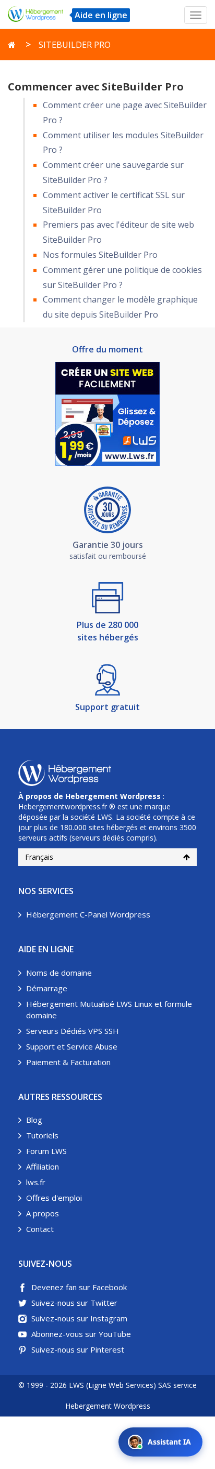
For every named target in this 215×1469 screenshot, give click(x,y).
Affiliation (42, 1166)
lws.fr (35, 1182)
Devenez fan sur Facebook (79, 1287)
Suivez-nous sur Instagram (79, 1318)
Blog (34, 1119)
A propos (42, 1213)
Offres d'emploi (54, 1197)
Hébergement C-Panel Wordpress (88, 914)
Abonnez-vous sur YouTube (81, 1334)
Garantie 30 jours (108, 544)
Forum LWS (46, 1151)
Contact (40, 1229)
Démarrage (46, 988)
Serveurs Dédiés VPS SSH (72, 1031)
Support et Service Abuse (71, 1046)
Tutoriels (42, 1135)
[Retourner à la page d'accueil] (12, 44)
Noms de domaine (59, 972)
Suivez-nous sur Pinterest (77, 1349)
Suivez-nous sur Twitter (74, 1302)
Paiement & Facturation (68, 1062)
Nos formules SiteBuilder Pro (100, 254)
